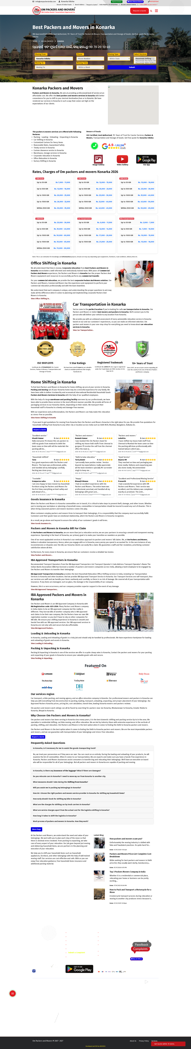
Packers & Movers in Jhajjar (106, 987)
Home (35, 41)
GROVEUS (102, 1046)
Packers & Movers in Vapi (138, 1026)
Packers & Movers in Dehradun (76, 1009)
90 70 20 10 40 (99, 47)
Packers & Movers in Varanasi (42, 1029)
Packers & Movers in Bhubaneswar (109, 1006)
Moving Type (113, 54)
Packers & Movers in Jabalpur (140, 1013)
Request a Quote (92, 5)
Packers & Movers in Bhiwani (75, 990)
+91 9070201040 (45, 955)
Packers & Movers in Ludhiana (75, 1019)
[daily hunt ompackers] (79, 674)
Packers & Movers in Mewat (107, 984)
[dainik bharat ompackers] (111, 680)
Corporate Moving (107, 936)
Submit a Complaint (76, 953)
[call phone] (94, 146)
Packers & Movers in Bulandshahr (44, 997)
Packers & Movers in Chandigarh (141, 1006)
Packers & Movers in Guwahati (140, 1009)
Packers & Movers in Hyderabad (76, 1013)
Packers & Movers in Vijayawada (76, 1029)
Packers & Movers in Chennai (42, 1009)
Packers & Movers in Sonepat (42, 987)
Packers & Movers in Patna (106, 1022)
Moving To (40, 63)
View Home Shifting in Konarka (43, 418)
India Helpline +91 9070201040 (108, 4)
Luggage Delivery (111, 951)
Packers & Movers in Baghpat (75, 997)
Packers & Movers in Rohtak (139, 984)
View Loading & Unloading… (42, 643)
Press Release (74, 957)
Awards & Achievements (78, 936)
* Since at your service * (148, 4)
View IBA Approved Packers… (42, 628)
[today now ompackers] (79, 680)
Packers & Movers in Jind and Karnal (142, 990)
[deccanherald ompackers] (79, 687)
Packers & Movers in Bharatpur (108, 1000)
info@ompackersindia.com (147, 932)
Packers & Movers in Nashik (75, 1022)
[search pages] (150, 10)
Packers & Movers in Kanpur (107, 1016)
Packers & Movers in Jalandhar (75, 1016)
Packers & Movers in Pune (139, 1022)
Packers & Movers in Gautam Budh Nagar (144, 993)
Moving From (41, 54)
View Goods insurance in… (41, 523)
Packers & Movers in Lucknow (43, 1019)
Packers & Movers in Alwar (74, 1000)
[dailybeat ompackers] (144, 680)
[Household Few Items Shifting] (145, 61)
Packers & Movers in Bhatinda (42, 1006)
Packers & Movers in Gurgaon (75, 984)
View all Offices (137, 959)
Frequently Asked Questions (79, 944)
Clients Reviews (74, 940)
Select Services (140, 54)
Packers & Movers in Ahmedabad (44, 1003)
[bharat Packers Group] (57, 966)
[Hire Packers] (34, 971)
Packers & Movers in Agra (139, 1000)
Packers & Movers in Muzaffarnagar (45, 1000)
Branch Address (79, 4)
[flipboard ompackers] (47, 674)
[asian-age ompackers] (47, 680)
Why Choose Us (74, 949)
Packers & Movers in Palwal (42, 990)
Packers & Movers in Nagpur (42, 1022)
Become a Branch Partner (128, 4)
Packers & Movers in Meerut (75, 993)
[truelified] (52, 966)
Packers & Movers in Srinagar (75, 1026)
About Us (133, 1041)
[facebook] (34, 966)
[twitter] (38, 966)
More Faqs (36, 829)
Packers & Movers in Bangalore (141, 1003)
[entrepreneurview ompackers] (111, 674)
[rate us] (113, 146)
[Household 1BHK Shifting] (145, 63)
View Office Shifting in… (40, 299)
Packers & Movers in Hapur (106, 997)
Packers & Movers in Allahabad (108, 1003)
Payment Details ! (117, 1)
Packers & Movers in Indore (107, 1013)
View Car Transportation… (83, 330)
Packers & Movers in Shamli (139, 997)
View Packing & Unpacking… (42, 658)
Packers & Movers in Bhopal (75, 1006)
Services (154, 1041)
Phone (80, 54)
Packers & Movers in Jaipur (42, 1016)
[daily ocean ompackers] (144, 674)
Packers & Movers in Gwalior (42, 1013)
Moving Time (82, 63)
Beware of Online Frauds (64, 4)
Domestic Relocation (108, 932)
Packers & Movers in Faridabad (43, 984)
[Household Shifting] (145, 58)
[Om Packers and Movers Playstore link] (79, 969)
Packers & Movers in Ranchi (42, 1026)
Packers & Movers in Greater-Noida (109, 1009)
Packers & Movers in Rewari (75, 987)
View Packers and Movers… (42, 555)
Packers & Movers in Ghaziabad (108, 993)
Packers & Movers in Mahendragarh (109, 990)
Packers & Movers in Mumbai (140, 1019)
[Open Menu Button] (156, 11)
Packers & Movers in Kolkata (140, 1016)
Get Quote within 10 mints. (164, 1044)
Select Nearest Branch (136, 1)
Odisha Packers (47, 41)
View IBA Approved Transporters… (44, 589)
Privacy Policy (144, 1041)
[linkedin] (43, 966)
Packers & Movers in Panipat (140, 987)
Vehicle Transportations (110, 940)
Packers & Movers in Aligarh (75, 1003)
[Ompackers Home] (53, 10)
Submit (132, 67)
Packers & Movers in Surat (106, 1026)
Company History (75, 932)
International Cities (108, 955)
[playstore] (13, 988)
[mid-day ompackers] (47, 687)
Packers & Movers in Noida (41, 993)
